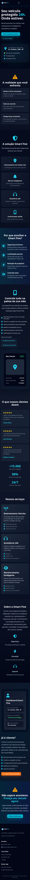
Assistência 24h (5, 857)
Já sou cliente (8, 38)
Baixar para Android (10, 345)
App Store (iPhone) (6, 867)
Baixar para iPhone (10, 340)
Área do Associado (6, 854)
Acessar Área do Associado (12, 774)
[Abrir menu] (18, 3)
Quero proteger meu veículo (10, 34)
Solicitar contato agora (15, 816)
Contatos (3, 860)
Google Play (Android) (7, 870)
